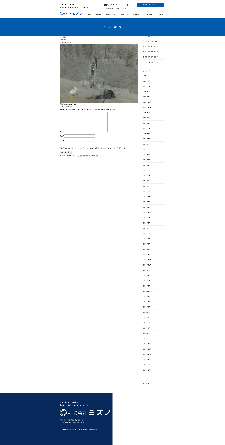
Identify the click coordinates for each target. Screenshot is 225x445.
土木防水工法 (123, 14)
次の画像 (63, 39)
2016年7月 (146, 223)
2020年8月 (146, 118)
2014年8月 (146, 312)
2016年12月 (147, 202)
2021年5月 (146, 86)
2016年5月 (146, 233)
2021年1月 (146, 97)
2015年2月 (146, 281)
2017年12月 (147, 160)
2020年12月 (147, 102)
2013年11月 (147, 354)
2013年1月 (146, 370)
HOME (88, 14)
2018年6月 (146, 149)
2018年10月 (147, 139)
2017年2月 (146, 191)
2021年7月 (146, 76)
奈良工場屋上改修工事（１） (153, 52)
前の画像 (63, 37)
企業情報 (136, 14)
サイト (62, 144)
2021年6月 (146, 81)
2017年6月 (146, 170)
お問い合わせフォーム (150, 5)
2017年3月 (146, 186)
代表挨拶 (160, 14)
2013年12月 (147, 349)
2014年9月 (146, 307)
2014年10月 (147, 302)
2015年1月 (146, 286)
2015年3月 (146, 275)
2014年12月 (147, 291)
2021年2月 (146, 91)
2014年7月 (146, 317)
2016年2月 (146, 249)
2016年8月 (146, 218)
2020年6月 (146, 128)
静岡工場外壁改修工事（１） (153, 57)
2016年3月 (146, 244)
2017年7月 (146, 165)
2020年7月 (146, 123)
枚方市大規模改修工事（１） (153, 46)
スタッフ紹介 (148, 14)
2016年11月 (147, 207)
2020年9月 (146, 112)
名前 (62, 136)
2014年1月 (146, 344)
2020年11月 (147, 107)
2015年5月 (146, 270)
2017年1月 (146, 197)
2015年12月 (147, 260)
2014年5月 (146, 328)
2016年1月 (146, 254)
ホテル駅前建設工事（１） (152, 62)
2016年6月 (146, 228)
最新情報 (98, 14)
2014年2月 (146, 338)
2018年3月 (146, 154)
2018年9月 (146, 144)
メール (62, 140)
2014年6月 (146, 323)
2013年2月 (146, 365)
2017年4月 (146, 181)
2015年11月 (147, 265)
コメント (63, 132)
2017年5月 (146, 176)
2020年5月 (146, 133)
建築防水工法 (110, 14)
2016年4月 (146, 239)
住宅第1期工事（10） (150, 41)
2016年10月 (147, 212)
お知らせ (146, 384)
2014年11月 (147, 296)
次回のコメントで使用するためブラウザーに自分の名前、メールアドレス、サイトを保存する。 (93, 148)
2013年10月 (147, 359)
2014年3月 (146, 333)
